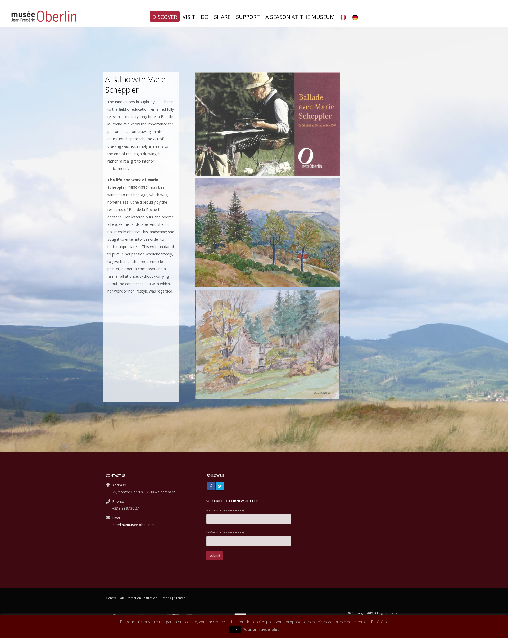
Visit (189, 16)
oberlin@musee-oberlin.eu (134, 525)
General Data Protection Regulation (131, 598)
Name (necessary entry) (225, 510)
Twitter (220, 486)
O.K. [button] (235, 630)
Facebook (211, 486)
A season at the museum (300, 16)
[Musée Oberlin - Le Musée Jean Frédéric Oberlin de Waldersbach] (44, 17)
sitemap (179, 598)
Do (204, 16)
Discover (164, 16)
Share (222, 16)
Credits (166, 598)
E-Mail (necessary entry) (225, 532)
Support (248, 16)
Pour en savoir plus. (261, 629)
